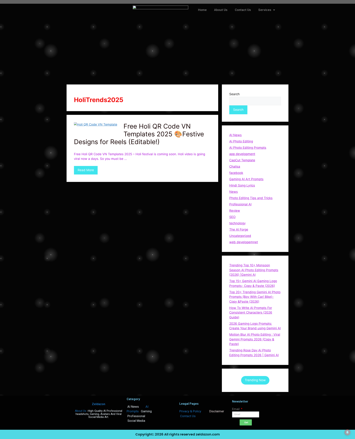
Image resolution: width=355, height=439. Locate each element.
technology (237, 223)
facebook (236, 173)
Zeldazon (98, 404)
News (233, 192)
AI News (235, 135)
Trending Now (255, 380)
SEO (232, 217)
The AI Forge (238, 229)
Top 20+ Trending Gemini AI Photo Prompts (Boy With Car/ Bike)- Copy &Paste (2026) (254, 296)
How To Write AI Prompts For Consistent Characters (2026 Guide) (250, 312)
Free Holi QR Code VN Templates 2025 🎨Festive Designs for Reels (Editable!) (139, 134)
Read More (86, 170)
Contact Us (243, 10)
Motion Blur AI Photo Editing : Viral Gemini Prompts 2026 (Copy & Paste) (254, 339)
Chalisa (234, 166)
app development (242, 154)
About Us (220, 10)
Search (234, 94)
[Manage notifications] (347, 432)
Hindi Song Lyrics (242, 185)
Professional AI (240, 204)
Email (236, 409)
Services (264, 10)
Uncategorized (240, 236)
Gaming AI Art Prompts (246, 179)
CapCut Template (242, 160)
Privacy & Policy (190, 411)
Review (234, 210)
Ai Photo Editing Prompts (247, 147)
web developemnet (243, 242)
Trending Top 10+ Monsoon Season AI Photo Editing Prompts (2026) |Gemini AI (253, 270)
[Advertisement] (177, 53)
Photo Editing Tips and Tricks (251, 198)
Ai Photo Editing (241, 141)
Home (202, 10)
